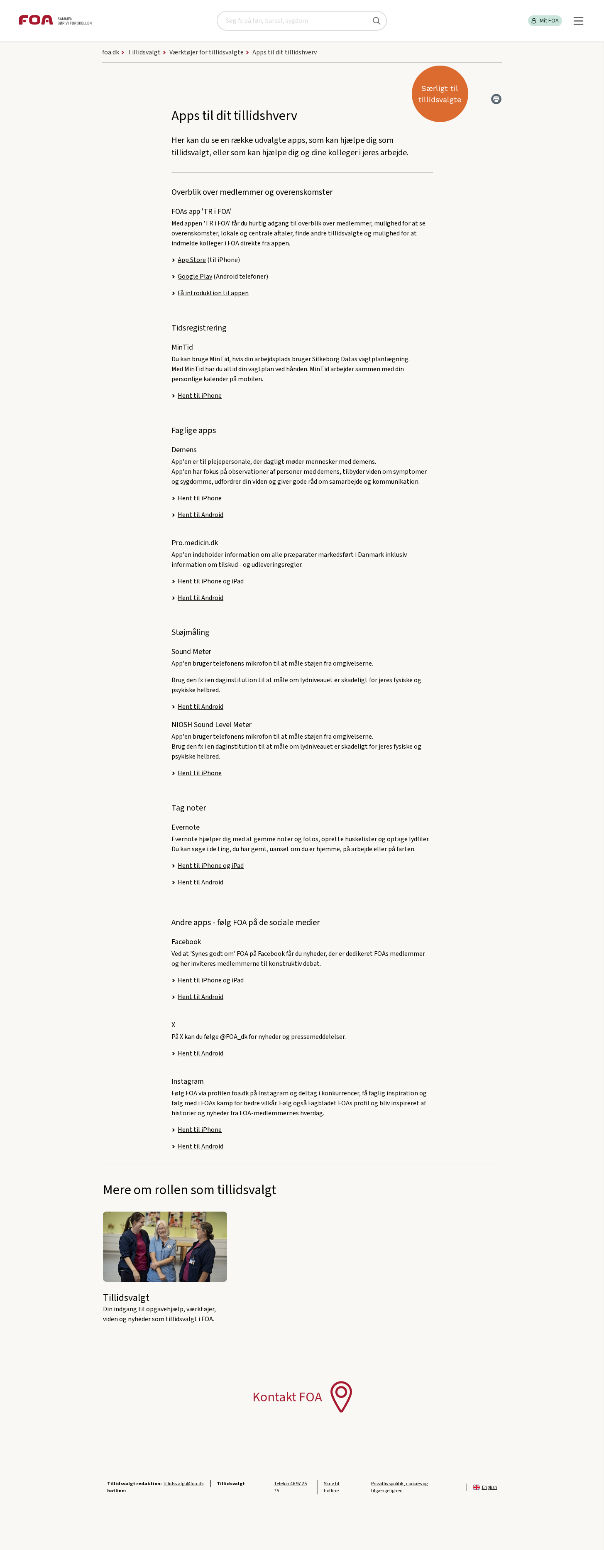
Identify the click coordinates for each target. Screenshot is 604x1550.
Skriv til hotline (331, 1487)
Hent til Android (200, 514)
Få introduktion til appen (213, 293)
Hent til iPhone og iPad (211, 581)
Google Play (195, 276)
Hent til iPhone (200, 395)
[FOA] (55, 21)
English (489, 1487)
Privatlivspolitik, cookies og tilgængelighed (399, 1487)
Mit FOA (549, 21)
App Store (192, 259)
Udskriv (496, 99)
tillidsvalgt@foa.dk (184, 1483)
